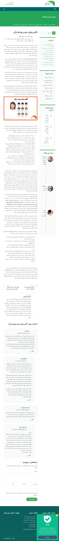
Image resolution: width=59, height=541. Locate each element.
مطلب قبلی (29, 287)
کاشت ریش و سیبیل (47, 91)
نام (13, 484)
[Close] (57, 515)
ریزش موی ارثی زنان (22, 179)
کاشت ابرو (49, 88)
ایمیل (24, 484)
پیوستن (47, 537)
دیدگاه (35, 471)
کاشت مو (50, 96)
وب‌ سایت (35, 484)
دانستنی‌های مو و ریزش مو (35, 25)
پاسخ (31, 351)
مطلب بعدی (12, 287)
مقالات (45, 25)
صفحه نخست (52, 25)
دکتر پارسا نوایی (28, 39)
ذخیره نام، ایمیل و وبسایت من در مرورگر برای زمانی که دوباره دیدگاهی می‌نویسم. (21, 494)
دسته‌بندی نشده (48, 85)
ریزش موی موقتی (10, 177)
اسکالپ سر (49, 77)
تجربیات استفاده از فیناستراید (46, 120)
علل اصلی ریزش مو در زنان (14, 198)
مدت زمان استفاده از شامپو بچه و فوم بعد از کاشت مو (48, 58)
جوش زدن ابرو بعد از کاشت (46, 131)
